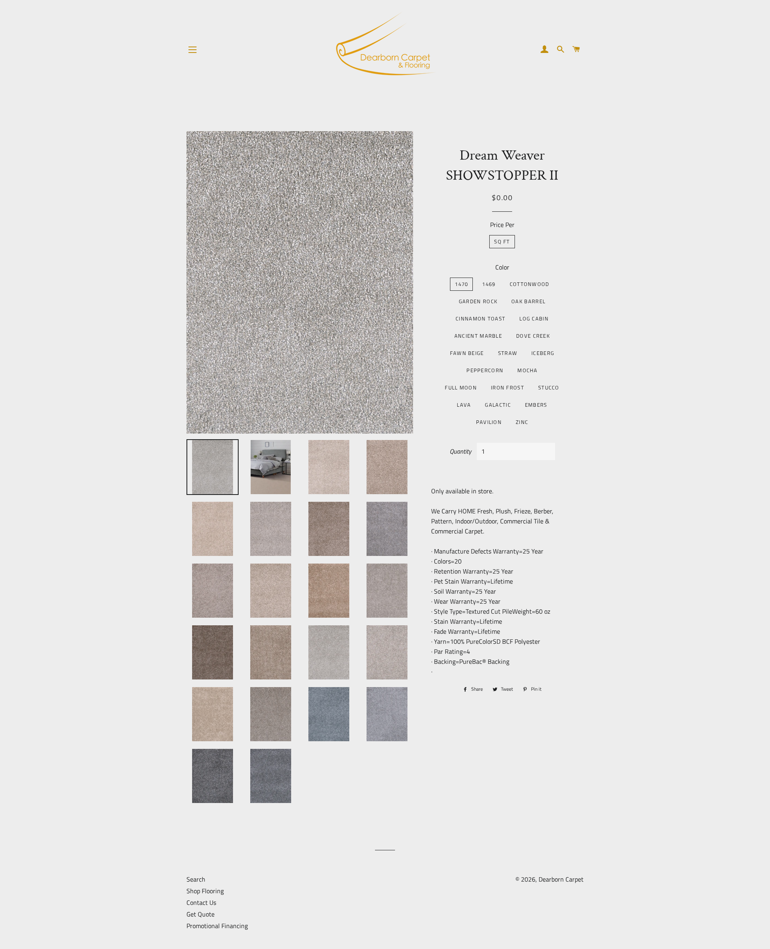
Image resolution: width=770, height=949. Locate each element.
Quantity (460, 451)
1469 (488, 284)
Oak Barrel (528, 301)
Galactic (498, 405)
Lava (464, 405)
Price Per (502, 224)
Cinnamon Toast (480, 318)
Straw (508, 353)
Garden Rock (478, 301)
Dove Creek (533, 336)
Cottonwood (529, 284)
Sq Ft (502, 241)
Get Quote (200, 914)
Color (502, 267)
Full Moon (461, 387)
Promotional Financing (217, 926)
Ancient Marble (478, 336)
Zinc (522, 422)
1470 (461, 284)
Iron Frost (507, 387)
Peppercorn (484, 370)
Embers (536, 405)
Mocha (527, 370)
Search (195, 879)
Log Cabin (534, 318)
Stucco (548, 387)
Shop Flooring (205, 891)
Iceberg (542, 353)
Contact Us (201, 902)
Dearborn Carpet (561, 879)
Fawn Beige (467, 353)
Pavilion (489, 422)
